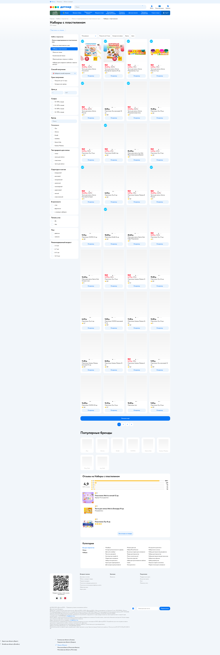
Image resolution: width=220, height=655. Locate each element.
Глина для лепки (131, 565)
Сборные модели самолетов (156, 562)
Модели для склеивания (111, 558)
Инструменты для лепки (155, 547)
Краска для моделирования (112, 562)
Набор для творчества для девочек (158, 552)
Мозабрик (108, 547)
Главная (52, 19)
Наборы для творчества (155, 554)
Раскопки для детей (110, 554)
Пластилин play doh (132, 558)
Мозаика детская (131, 547)
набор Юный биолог (132, 549)
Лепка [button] (84, 550)
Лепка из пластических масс (61, 45)
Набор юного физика (154, 558)
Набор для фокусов (154, 560)
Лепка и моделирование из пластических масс (86, 19)
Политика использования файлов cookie (90, 585)
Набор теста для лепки (111, 560)
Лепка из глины (57, 52)
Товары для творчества (133, 554)
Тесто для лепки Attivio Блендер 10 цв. (109, 509)
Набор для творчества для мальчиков (158, 556)
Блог (141, 581)
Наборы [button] (84, 552)
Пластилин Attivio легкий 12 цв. (107, 495)
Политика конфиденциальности (88, 583)
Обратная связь (84, 587)
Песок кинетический (132, 556)
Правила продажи (84, 581)
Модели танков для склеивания (157, 565)
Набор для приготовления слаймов (136, 560)
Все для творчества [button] (88, 548)
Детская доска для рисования (113, 565)
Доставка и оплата (85, 577)
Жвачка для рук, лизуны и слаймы (63, 59)
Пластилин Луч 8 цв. (103, 522)
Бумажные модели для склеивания (136, 552)
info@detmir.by (70, 616)
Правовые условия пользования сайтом (76, 607)
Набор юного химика (154, 549)
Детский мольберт (110, 552)
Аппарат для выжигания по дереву (114, 549)
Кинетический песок (59, 56)
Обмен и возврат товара (86, 579)
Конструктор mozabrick (111, 556)
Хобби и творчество (62, 19)
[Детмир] (60, 7)
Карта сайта (83, 589)
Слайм (128, 562)
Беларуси (60, 609)
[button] (165, 13)
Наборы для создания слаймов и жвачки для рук (65, 63)
